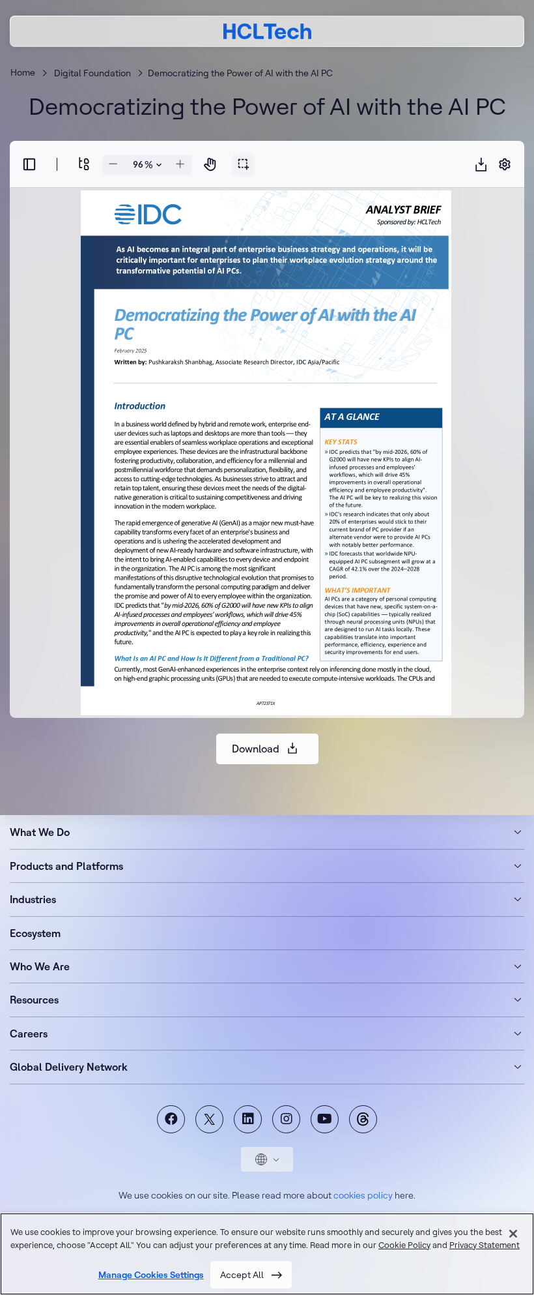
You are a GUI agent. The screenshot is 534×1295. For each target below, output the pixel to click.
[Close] (513, 1233)
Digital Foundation (92, 73)
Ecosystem (35, 933)
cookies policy (363, 1195)
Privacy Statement (484, 1245)
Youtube (325, 1119)
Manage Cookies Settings (151, 1275)
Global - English (267, 1159)
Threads (363, 1119)
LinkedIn (248, 1119)
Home (22, 72)
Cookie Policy (404, 1245)
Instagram (286, 1119)
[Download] (481, 164)
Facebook (171, 1119)
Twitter (209, 1119)
